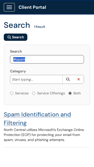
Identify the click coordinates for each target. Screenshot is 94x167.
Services (22, 93)
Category (18, 71)
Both (77, 93)
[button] (67, 79)
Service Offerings (51, 93)
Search (16, 51)
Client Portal (32, 7)
